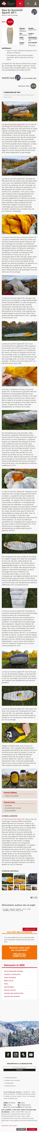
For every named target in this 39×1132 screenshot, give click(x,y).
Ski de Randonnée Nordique (13, 971)
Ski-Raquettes (9, 1083)
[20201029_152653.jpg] (34, 887)
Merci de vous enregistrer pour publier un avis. (19, 955)
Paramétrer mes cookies (9, 1125)
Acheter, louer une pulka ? (12, 1080)
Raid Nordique (9, 987)
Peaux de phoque (10, 977)
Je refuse (21, 1129)
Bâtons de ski (8, 981)
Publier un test (29, 929)
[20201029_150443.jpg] (16, 887)
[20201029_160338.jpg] (4, 887)
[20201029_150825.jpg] (22, 887)
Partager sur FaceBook (31, 898)
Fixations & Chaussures (12, 974)
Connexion (35, 3)
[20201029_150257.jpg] (19, 878)
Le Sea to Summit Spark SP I (13, 124)
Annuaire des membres (12, 996)
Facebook (8, 1055)
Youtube (31, 1055)
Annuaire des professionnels (13, 993)
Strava (23, 1055)
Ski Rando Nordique (11, 1077)
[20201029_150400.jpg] (10, 887)
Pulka (6, 984)
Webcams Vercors (10, 1085)
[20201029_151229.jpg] (7, 878)
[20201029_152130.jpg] (28, 887)
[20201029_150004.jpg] (31, 878)
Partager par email (36, 898)
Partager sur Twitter (34, 898)
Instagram (16, 1055)
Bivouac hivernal (9, 990)
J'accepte (32, 1129)
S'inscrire (19, 1070)
